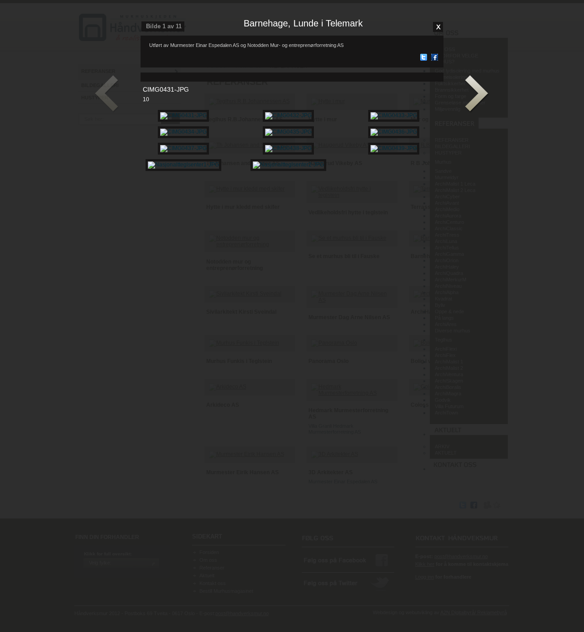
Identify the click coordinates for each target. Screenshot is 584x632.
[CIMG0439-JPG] (393, 148)
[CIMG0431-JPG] (183, 115)
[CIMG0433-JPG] (393, 115)
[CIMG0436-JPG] (393, 132)
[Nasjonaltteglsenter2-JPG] (288, 164)
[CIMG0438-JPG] (288, 148)
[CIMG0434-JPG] (183, 132)
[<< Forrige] (107, 94)
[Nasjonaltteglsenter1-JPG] (183, 164)
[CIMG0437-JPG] (183, 148)
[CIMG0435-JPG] (288, 132)
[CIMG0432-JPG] (288, 115)
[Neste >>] (477, 94)
